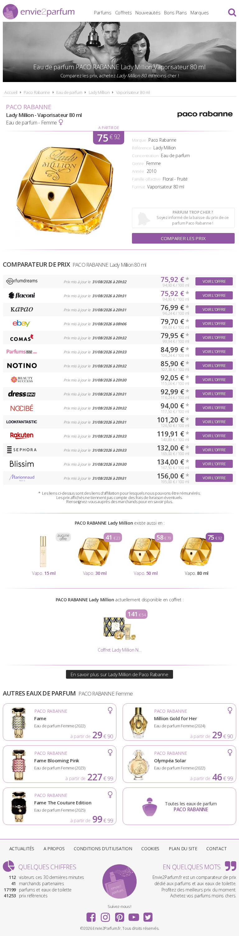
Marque (139, 140)
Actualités (21, 848)
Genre (138, 163)
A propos (54, 848)
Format (138, 187)
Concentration (145, 155)
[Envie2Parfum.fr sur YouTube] (134, 915)
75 (108, 137)
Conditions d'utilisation (103, 848)
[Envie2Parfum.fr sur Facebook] (91, 915)
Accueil (10, 92)
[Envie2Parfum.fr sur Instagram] (105, 915)
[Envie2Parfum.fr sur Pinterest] (119, 915)
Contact (216, 848)
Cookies (150, 848)
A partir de (108, 127)
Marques (199, 12)
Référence (141, 148)
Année (138, 171)
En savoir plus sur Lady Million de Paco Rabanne (119, 674)
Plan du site (183, 848)
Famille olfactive (146, 179)
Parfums (102, 12)
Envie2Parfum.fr (38, 11)
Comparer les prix (183, 238)
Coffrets (123, 12)
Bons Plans (175, 12)
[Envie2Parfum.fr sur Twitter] (148, 915)
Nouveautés (147, 12)
